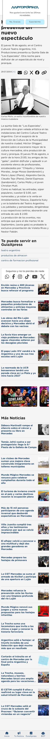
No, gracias (14, 22)
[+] (13, 72)
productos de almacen (14, 255)
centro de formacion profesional (19, 260)
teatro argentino (10, 250)
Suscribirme (35, 22)
